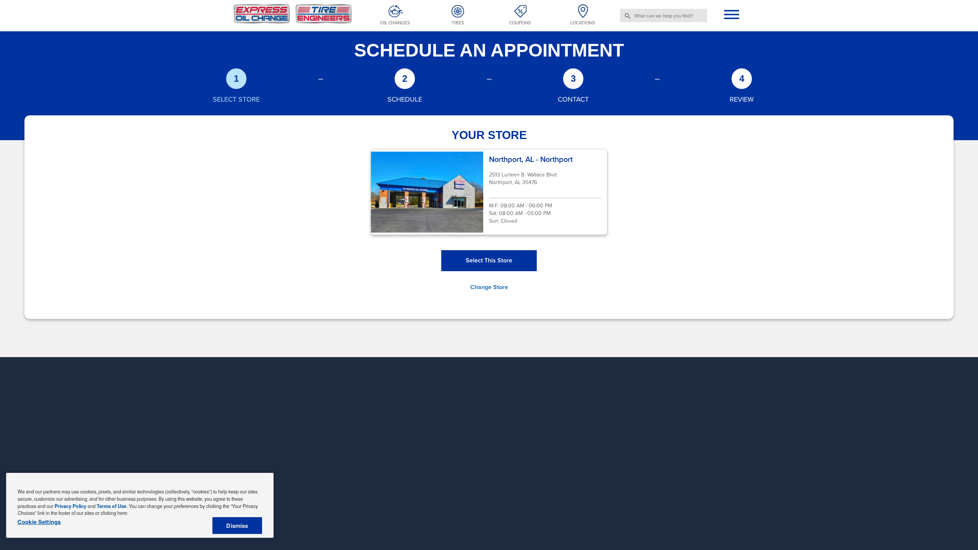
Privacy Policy (70, 506)
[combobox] (663, 15)
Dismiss (237, 525)
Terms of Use (111, 506)
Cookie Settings (39, 522)
